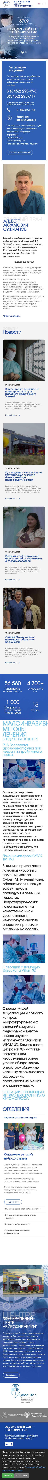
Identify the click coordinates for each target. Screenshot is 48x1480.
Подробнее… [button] (13, 1202)
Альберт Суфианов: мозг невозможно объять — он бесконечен (20, 639)
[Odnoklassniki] (11, 1444)
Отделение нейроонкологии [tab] (17, 1224)
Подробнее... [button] (11, 415)
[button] (11, 1375)
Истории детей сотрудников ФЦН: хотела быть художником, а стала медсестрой (23, 558)
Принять (8, 1475)
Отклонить (21, 1475)
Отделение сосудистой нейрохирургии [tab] (22, 1209)
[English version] (39, 3)
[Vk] (7, 1444)
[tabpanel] (24, 1163)
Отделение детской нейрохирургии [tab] (20, 1118)
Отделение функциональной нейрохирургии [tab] (17, 1232)
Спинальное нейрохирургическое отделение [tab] (20, 1216)
